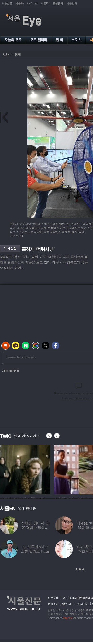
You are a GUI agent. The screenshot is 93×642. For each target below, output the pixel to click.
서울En (45, 3)
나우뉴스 (32, 3)
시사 (5, 54)
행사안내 (83, 604)
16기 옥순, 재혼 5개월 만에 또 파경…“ (42, 551)
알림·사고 (67, 604)
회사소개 (53, 604)
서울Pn (20, 3)
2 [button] (80, 569)
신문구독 (53, 598)
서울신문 (7, 3)
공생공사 (58, 3)
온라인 (84, 598)
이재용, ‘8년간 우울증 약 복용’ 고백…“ (42, 527)
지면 (76, 598)
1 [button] (77, 569)
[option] (25, 468)
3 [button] (83, 569)
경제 (18, 54)
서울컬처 (72, 3)
